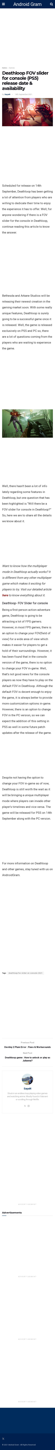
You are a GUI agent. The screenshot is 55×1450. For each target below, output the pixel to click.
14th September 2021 (23, 94)
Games (12, 68)
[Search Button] (51, 4)
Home (4, 68)
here (5, 595)
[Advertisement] (27, 155)
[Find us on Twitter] (3, 1438)
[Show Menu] (3, 4)
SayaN (7, 94)
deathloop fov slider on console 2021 (26, 973)
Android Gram (27, 4)
